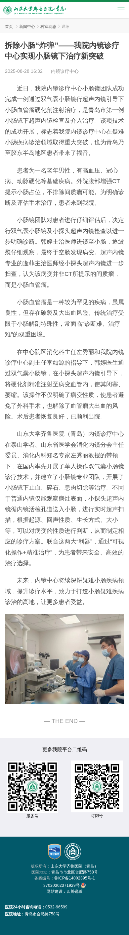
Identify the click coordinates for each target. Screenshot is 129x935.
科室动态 (48, 26)
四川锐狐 (74, 891)
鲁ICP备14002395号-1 (74, 878)
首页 (9, 26)
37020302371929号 (62, 885)
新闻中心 (27, 26)
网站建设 (55, 891)
